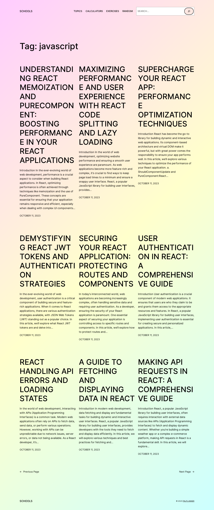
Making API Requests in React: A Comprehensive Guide (165, 380)
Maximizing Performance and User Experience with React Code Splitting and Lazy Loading (105, 106)
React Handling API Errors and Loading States (47, 380)
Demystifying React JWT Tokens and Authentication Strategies (47, 261)
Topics (78, 11)
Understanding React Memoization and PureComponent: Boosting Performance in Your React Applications (47, 115)
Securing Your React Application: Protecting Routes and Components (106, 261)
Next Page (186, 471)
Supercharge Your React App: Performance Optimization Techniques (166, 96)
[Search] (189, 11)
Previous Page (29, 471)
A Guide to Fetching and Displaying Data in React (107, 380)
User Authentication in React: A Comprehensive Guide (166, 261)
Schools (26, 11)
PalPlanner (188, 501)
